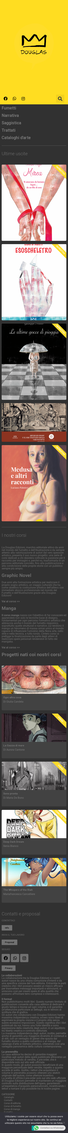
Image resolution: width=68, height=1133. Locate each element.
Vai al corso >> (11, 601)
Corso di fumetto (12, 1106)
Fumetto (8, 1112)
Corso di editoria (12, 1103)
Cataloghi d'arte (16, 137)
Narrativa (10, 115)
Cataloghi (9, 1097)
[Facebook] (6, 99)
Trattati (9, 130)
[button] (60, 99)
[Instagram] (23, 99)
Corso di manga (12, 1109)
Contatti (8, 1100)
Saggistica (11, 122)
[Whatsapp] (14, 99)
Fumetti (9, 108)
